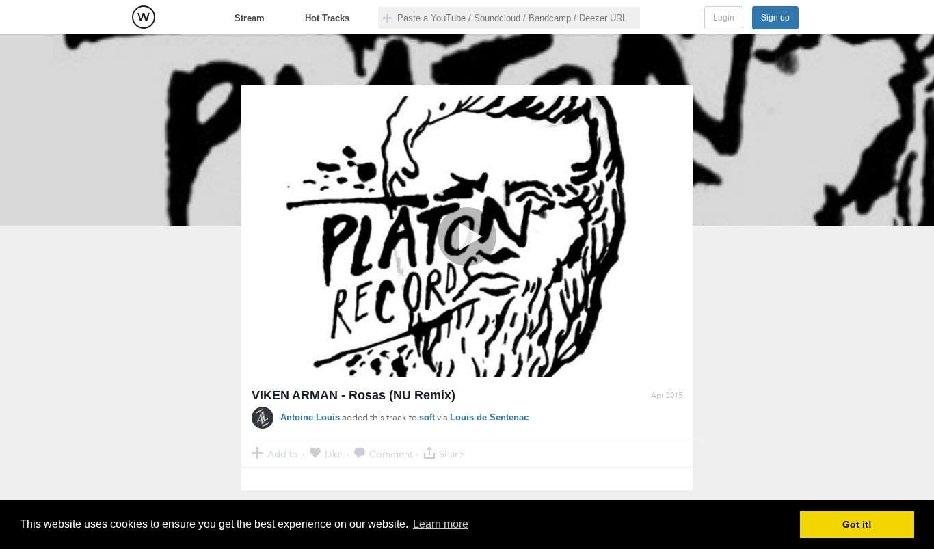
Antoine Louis (310, 417)
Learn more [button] (440, 524)
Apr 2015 (666, 395)
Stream (250, 18)
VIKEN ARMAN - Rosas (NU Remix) (353, 395)
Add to (282, 453)
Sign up (775, 18)
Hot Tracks (327, 18)
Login (723, 18)
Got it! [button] (857, 524)
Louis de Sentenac (489, 417)
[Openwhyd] (143, 17)
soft (427, 417)
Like (334, 453)
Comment (390, 453)
